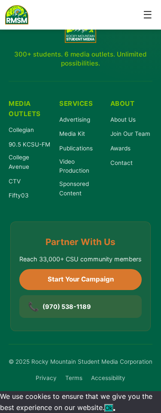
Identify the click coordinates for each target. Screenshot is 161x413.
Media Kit (72, 133)
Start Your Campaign (81, 279)
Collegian (21, 129)
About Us (123, 119)
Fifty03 (19, 195)
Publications (76, 148)
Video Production (74, 166)
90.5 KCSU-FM (29, 144)
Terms (73, 377)
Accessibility (108, 377)
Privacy (46, 377)
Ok (108, 408)
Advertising (74, 119)
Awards (120, 148)
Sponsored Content (74, 188)
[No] (114, 410)
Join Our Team (130, 133)
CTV (15, 181)
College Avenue (19, 162)
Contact (121, 162)
